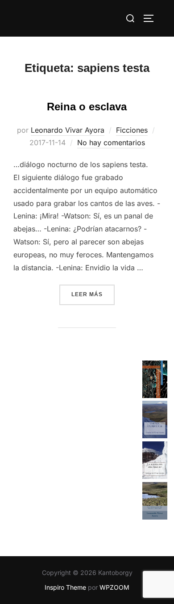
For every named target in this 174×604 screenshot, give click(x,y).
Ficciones (132, 130)
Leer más (93, 294)
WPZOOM (114, 587)
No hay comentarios (111, 142)
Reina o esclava (87, 107)
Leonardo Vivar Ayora (67, 130)
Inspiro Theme (65, 587)
